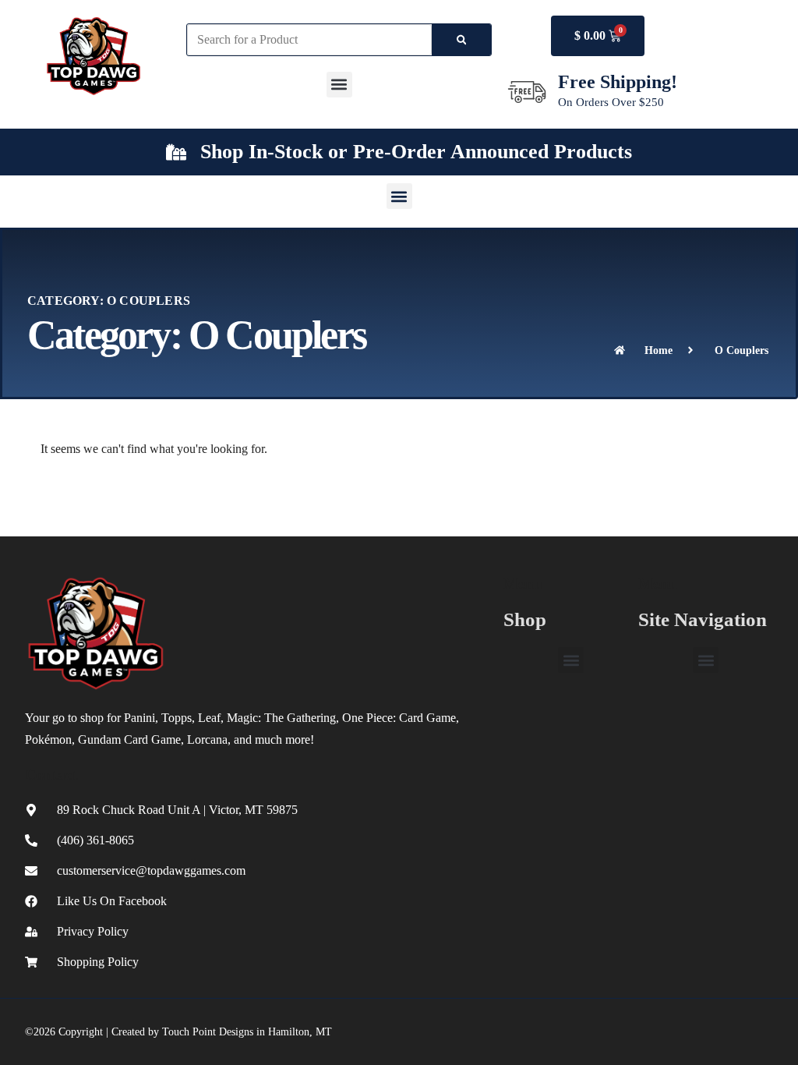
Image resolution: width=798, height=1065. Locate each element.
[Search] (462, 39)
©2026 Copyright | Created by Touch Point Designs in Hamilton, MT (178, 1032)
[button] (339, 84)
